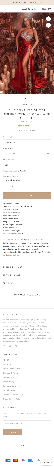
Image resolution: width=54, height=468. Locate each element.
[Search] (35, 9)
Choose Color (8, 136)
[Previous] (20, 97)
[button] (24, 125)
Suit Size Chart (11, 275)
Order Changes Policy (11, 399)
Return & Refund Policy (12, 368)
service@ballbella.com (11, 255)
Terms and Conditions (11, 386)
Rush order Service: (10, 176)
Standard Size (8, 159)
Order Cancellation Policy (13, 394)
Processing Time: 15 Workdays (15, 171)
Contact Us (7, 364)
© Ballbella (27, 445)
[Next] (33, 97)
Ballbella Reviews (9, 390)
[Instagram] (10, 345)
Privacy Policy (8, 381)
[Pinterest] (16, 345)
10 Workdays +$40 (13, 180)
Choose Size (8, 148)
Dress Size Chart (12, 267)
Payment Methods (10, 377)
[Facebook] (4, 345)
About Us (6, 360)
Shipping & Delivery (11, 373)
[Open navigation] (3, 9)
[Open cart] (40, 9)
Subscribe (12, 432)
